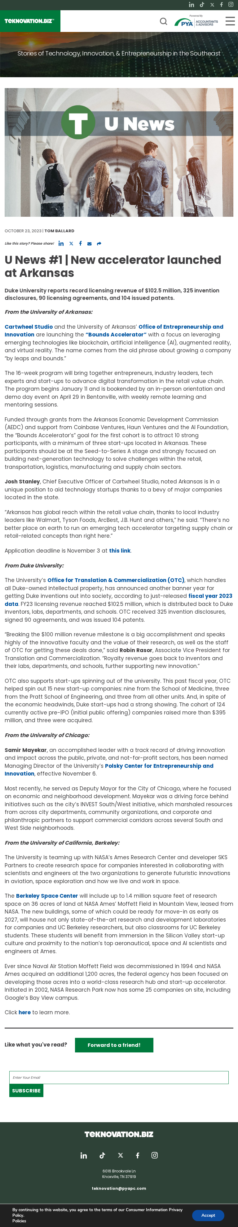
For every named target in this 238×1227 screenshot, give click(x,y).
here (25, 1012)
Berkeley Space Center (47, 896)
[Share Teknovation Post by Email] (89, 243)
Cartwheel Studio (29, 327)
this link (119, 550)
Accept (208, 1215)
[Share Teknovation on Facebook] (80, 243)
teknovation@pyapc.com (119, 1188)
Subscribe (26, 1090)
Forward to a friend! (114, 1045)
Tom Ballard (59, 231)
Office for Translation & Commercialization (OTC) (115, 580)
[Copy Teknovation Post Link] (99, 243)
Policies (19, 1221)
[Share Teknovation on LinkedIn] (61, 243)
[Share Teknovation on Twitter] (71, 243)
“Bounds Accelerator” (116, 334)
